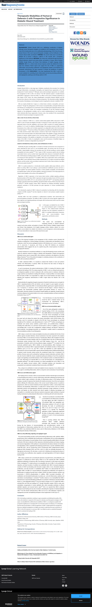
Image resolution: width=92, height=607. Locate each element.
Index (18, 39)
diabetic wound (52, 26)
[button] (84, 33)
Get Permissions (18, 9)
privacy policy (25, 600)
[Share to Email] (81, 33)
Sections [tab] (73, 14)
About (63, 575)
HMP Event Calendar (36, 578)
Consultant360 (4, 578)
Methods (72, 23)
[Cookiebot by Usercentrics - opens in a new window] (9, 604)
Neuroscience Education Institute (8, 582)
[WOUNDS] (79, 43)
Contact (63, 582)
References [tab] (81, 14)
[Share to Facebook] (75, 33)
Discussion (72, 27)
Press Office (64, 577)
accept (80, 596)
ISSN (18, 36)
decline (80, 600)
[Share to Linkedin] (78, 33)
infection (50, 30)
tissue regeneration (53, 32)
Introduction (72, 20)
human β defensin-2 (53, 28)
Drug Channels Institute (6, 580)
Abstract (72, 17)
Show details (21, 604)
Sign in (63, 579)
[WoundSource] (79, 57)
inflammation (51, 29)
